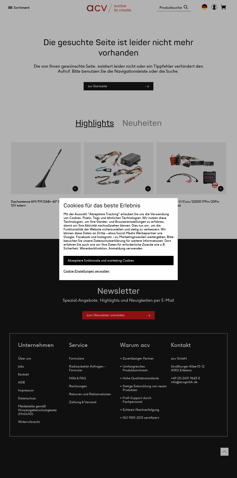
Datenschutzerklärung (109, 241)
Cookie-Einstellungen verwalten (86, 271)
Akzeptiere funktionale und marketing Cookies (101, 260)
